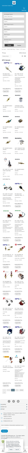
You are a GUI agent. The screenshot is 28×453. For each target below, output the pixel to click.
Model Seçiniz (7, 34)
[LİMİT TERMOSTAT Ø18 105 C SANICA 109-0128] (20, 141)
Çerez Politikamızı (10, 446)
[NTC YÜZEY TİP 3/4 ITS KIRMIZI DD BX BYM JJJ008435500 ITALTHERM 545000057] (20, 330)
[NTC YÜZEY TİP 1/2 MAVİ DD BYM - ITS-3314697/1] (8, 330)
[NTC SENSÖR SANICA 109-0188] (8, 120)
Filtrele (9, 45)
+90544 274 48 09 (7, 416)
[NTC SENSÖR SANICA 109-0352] (8, 141)
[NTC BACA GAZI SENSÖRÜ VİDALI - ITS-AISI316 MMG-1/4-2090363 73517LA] (20, 187)
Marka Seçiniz (7, 29)
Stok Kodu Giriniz (7, 39)
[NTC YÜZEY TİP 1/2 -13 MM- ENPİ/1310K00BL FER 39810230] (8, 301)
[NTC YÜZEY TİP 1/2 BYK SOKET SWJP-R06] (8, 162)
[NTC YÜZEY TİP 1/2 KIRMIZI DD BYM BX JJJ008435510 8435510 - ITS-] (20, 301)
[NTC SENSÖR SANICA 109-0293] (20, 162)
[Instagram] (13, 401)
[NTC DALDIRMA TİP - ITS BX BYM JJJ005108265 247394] (8, 248)
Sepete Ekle (5, 91)
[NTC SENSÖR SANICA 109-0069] (8, 99)
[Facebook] (9, 401)
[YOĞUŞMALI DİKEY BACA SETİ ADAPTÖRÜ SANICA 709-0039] (20, 99)
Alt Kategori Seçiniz (8, 19)
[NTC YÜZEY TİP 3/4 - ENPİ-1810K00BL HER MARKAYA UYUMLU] (20, 274)
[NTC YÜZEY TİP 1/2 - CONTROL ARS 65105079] (8, 359)
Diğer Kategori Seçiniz (8, 24)
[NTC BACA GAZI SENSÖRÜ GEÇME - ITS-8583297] (8, 67)
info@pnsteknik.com (8, 420)
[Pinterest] (18, 401)
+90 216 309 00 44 (7, 418)
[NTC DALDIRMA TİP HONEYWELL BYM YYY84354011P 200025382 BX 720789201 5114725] (20, 248)
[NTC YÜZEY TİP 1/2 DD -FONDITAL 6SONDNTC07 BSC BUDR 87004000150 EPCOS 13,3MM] (8, 187)
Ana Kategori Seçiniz (8, 14)
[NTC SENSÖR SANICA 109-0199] (20, 120)
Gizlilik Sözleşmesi (15, 445)
